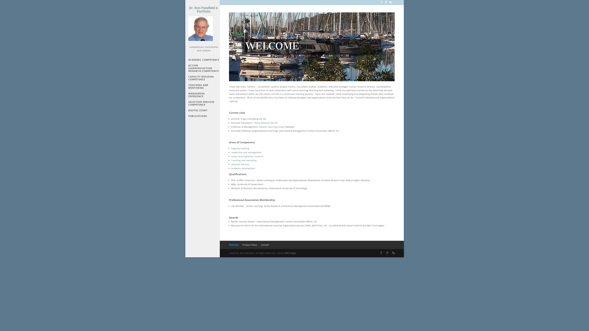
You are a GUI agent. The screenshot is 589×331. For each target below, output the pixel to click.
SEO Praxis (290, 253)
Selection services (240, 164)
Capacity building (240, 148)
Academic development (243, 168)
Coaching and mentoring (244, 160)
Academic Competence (203, 59)
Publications (197, 116)
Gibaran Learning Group (271, 126)
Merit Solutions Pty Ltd (265, 122)
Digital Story (197, 110)
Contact (265, 244)
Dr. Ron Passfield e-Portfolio (204, 9)
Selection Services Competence (201, 103)
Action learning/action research (247, 156)
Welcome (234, 244)
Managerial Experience (196, 95)
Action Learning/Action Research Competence (203, 68)
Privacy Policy (250, 244)
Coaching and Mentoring (198, 86)
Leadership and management (246, 152)
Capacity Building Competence (201, 78)
